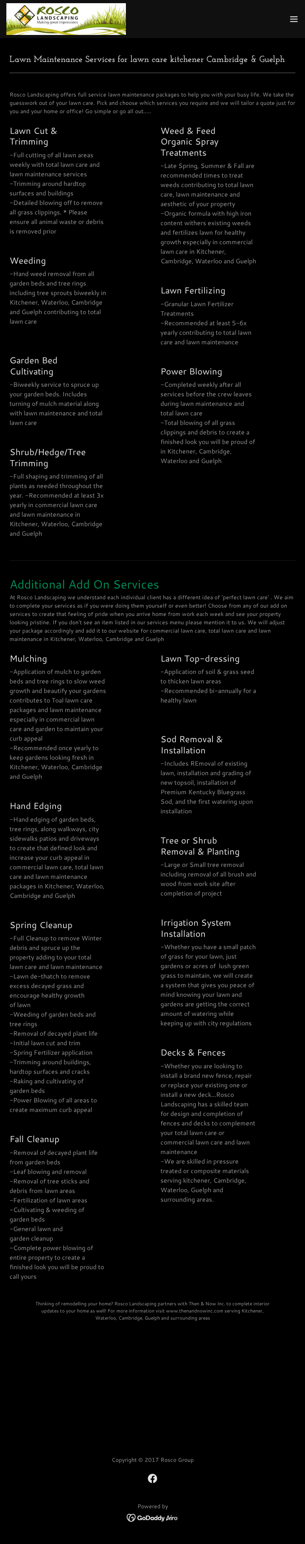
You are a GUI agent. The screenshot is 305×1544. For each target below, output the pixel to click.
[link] (66, 19)
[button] (294, 19)
